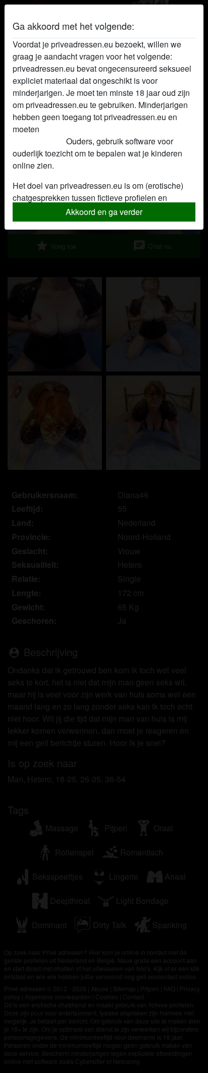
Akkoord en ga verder (104, 212)
